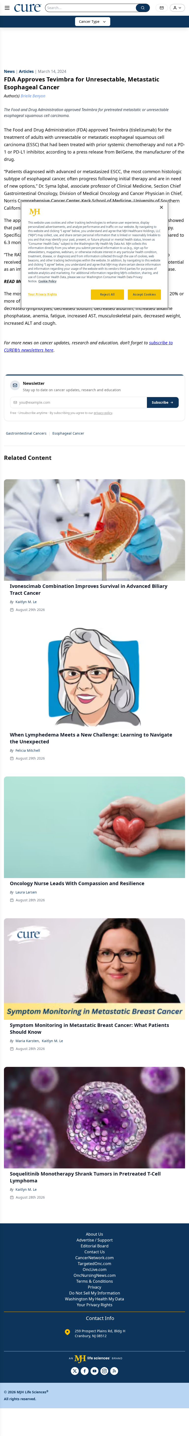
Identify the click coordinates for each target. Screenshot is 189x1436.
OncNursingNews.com (95, 1275)
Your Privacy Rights (94, 1304)
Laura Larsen (26, 892)
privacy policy (103, 413)
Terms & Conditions (94, 1281)
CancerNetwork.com (94, 1257)
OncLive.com (95, 1269)
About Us (94, 1234)
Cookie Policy (47, 281)
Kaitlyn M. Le (26, 601)
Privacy (94, 1287)
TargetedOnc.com (94, 1263)
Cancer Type (89, 21)
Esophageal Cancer (68, 433)
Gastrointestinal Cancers (26, 433)
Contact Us (94, 1252)
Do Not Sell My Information (94, 1293)
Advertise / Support (95, 1240)
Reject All (107, 295)
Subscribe (160, 402)
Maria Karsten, (28, 1040)
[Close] (161, 207)
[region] (94, 255)
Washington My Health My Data (94, 1299)
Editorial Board (95, 1246)
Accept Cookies (144, 295)
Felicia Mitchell (28, 750)
